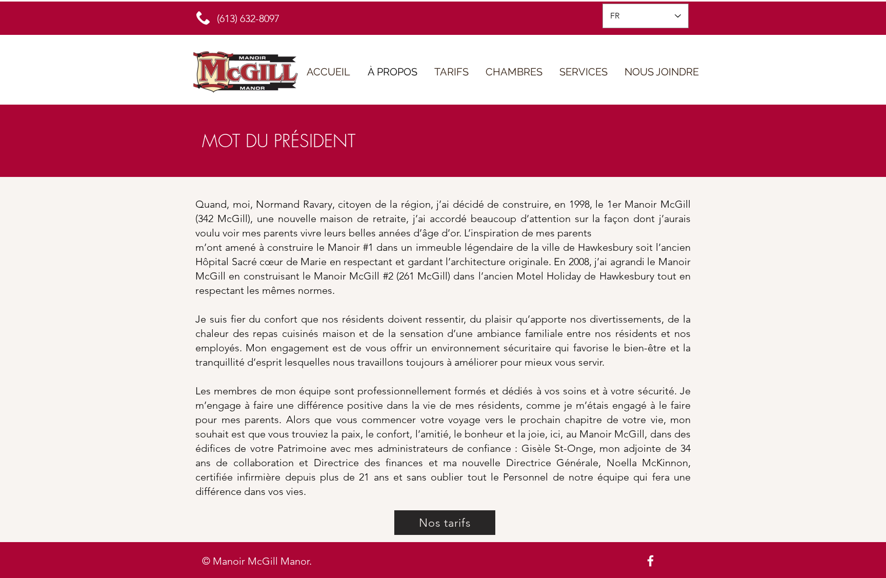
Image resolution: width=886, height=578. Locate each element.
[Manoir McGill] (650, 560)
